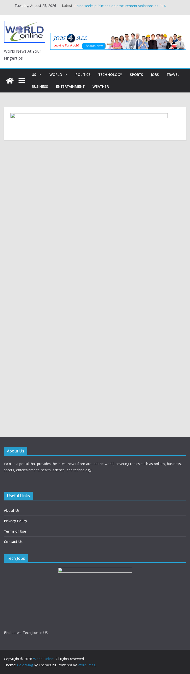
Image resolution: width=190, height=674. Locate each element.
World (55, 74)
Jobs (155, 74)
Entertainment (70, 86)
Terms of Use (15, 531)
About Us (12, 510)
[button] (39, 74)
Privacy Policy (15, 520)
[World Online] (10, 81)
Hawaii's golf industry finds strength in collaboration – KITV (121, 2)
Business (40, 86)
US (34, 74)
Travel (173, 74)
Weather (101, 86)
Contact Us (13, 541)
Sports (136, 74)
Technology (110, 74)
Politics (83, 74)
